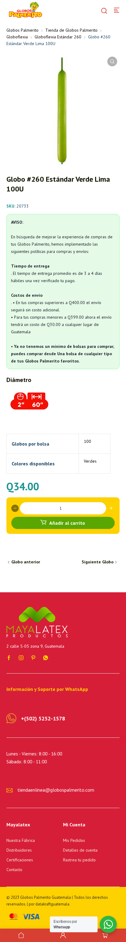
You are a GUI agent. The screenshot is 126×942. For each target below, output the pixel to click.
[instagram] (21, 657)
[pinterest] (33, 657)
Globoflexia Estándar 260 (58, 37)
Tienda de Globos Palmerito (71, 30)
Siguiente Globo (97, 562)
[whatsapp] (45, 657)
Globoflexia (17, 37)
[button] (112, 61)
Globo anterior (25, 562)
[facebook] (9, 657)
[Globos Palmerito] (24, 9)
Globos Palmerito (22, 30)
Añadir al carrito (67, 523)
